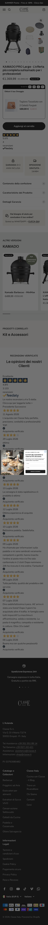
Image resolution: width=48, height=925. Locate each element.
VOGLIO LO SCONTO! (35, 471)
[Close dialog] (45, 452)
